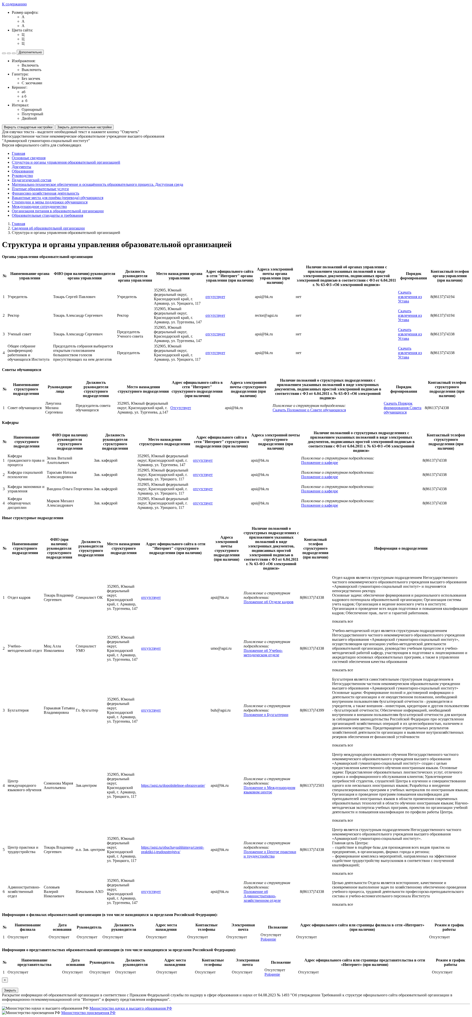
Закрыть (10, 990)
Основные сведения (28, 158)
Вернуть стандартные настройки (28, 127)
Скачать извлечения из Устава (410, 296)
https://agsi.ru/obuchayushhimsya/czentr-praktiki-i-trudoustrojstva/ (172, 849)
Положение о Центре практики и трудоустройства (270, 854)
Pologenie (268, 939)
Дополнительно (30, 52)
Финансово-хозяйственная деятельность (45, 193)
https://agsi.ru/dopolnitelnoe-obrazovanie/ (173, 785)
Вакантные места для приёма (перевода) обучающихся (57, 198)
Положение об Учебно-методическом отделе (263, 652)
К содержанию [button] (14, 4)
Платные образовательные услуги (40, 189)
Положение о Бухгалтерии (266, 715)
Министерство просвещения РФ (88, 1013)
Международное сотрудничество (39, 206)
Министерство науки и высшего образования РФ (130, 1008)
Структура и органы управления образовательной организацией (66, 162)
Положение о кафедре (319, 462)
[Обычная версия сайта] (14, 53)
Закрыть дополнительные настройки (84, 127)
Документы (21, 167)
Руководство (22, 175)
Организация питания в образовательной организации (58, 211)
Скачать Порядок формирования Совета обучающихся (402, 407)
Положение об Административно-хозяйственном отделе (262, 895)
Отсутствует (180, 408)
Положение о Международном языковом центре (269, 790)
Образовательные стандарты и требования (47, 215)
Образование (23, 171)
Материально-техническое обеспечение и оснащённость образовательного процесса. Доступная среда (97, 184)
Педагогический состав (31, 180)
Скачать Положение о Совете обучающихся (309, 410)
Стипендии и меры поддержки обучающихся (50, 202)
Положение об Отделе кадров (269, 602)
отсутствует (215, 297)
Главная (18, 153)
